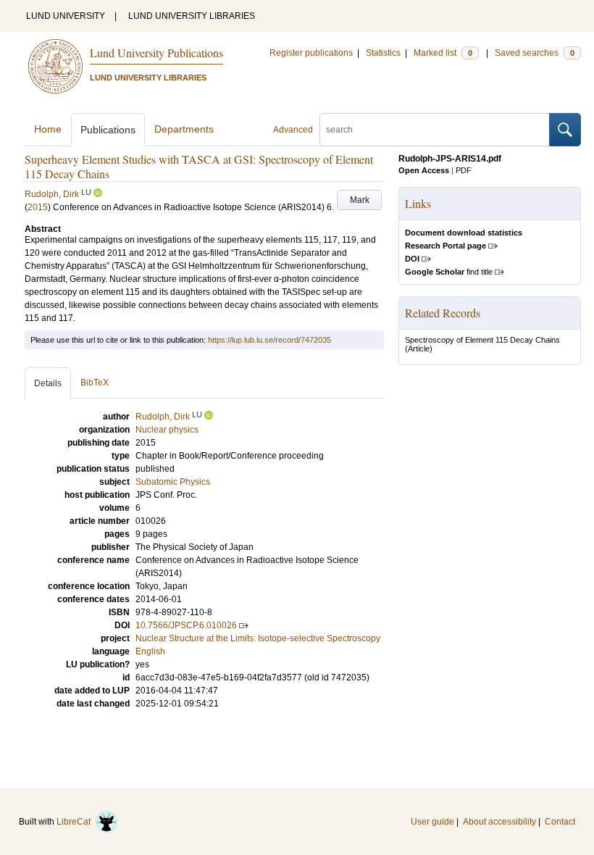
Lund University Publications (156, 52)
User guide (432, 822)
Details (48, 383)
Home (48, 129)
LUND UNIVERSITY (65, 16)
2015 (38, 207)
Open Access (423, 170)
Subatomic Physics (172, 482)
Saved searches (534, 53)
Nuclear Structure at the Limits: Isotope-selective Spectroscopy (257, 638)
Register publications (311, 53)
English (150, 651)
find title (449, 271)
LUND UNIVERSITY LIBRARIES (191, 16)
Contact (560, 822)
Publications (107, 129)
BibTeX (94, 383)
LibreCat (76, 822)
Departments (184, 129)
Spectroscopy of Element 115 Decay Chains (482, 339)
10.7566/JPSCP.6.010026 (186, 625)
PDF (464, 170)
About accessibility (499, 822)
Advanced (293, 130)
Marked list (443, 53)
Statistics (383, 53)
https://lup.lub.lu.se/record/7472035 (269, 339)
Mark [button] (359, 200)
